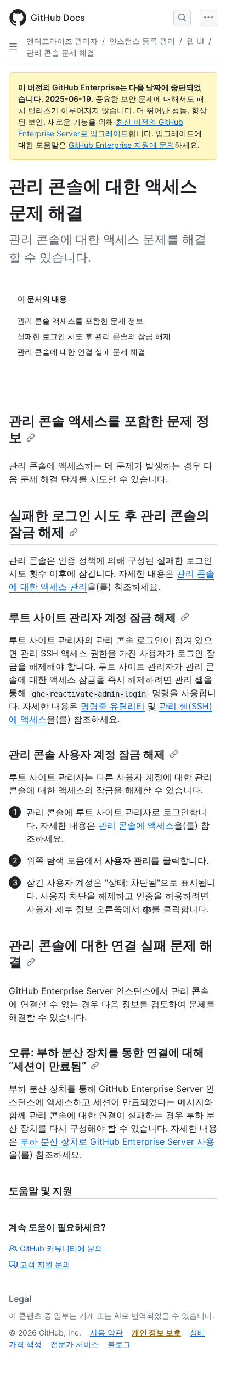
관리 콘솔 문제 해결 (60, 52)
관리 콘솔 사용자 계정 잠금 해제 (87, 754)
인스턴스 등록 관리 (142, 41)
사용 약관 (106, 1332)
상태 (197, 1332)
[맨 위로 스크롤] (202, 1361)
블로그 (119, 1344)
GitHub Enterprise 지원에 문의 (121, 145)
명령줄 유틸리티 (113, 705)
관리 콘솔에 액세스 (136, 825)
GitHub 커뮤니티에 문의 (61, 1248)
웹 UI (195, 41)
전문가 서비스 (74, 1344)
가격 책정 (25, 1344)
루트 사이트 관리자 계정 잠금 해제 (92, 617)
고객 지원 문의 (45, 1264)
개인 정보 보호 (156, 1332)
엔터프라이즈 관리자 (62, 41)
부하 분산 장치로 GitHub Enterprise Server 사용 (117, 1141)
